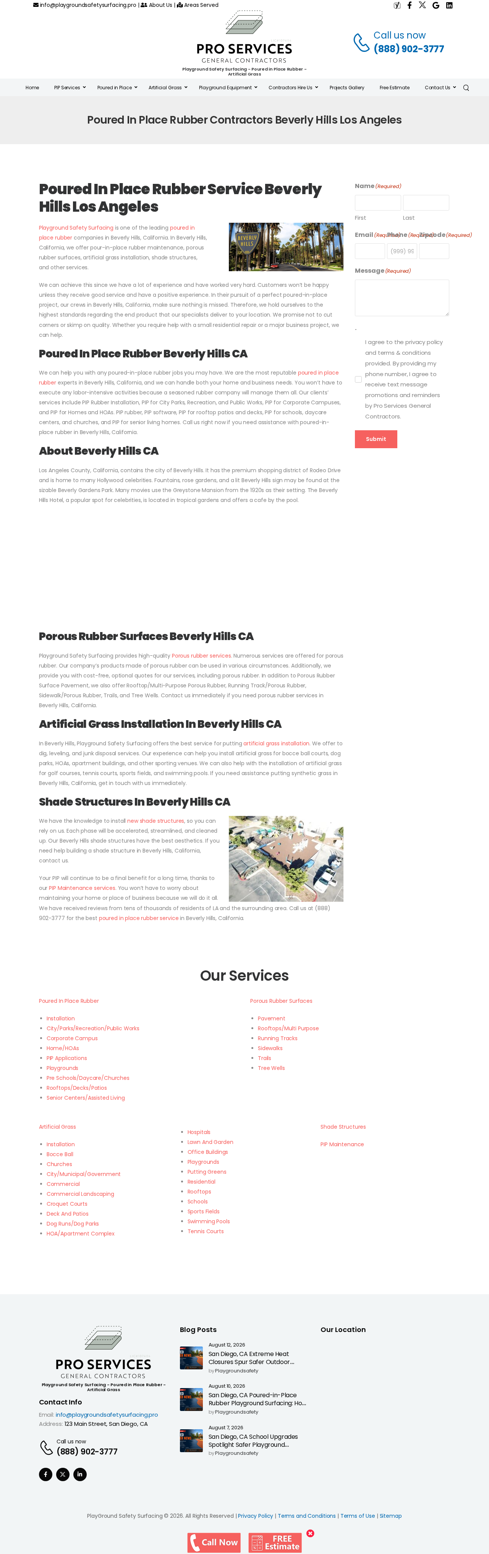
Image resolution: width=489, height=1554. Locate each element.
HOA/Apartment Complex (81, 1233)
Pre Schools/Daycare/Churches (88, 1078)
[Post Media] (191, 1357)
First (360, 218)
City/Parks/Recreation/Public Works (93, 1028)
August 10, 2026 (227, 1386)
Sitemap (391, 1516)
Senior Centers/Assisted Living (86, 1098)
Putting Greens (207, 1172)
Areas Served (200, 5)
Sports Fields (204, 1211)
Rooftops (199, 1191)
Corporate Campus (72, 1038)
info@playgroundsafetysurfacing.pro (87, 5)
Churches (59, 1164)
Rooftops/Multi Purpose (288, 1028)
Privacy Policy (255, 1516)
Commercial (63, 1184)
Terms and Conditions (307, 1516)
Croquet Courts (67, 1204)
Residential (201, 1182)
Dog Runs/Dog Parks (73, 1223)
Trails (264, 1058)
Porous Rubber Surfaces (281, 1001)
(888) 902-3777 (409, 49)
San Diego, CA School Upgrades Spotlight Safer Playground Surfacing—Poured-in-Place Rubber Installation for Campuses (256, 1448)
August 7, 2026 (226, 1428)
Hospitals (199, 1132)
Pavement (271, 1018)
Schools (198, 1201)
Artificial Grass (57, 1127)
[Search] (467, 87)
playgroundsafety (236, 1371)
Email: (46, 1415)
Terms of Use (357, 1516)
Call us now (400, 35)
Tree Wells (271, 1068)
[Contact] (363, 42)
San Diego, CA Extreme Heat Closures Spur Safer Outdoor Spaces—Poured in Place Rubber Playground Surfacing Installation (255, 1366)
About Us (159, 5)
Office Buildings (208, 1152)
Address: (51, 1424)
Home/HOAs (63, 1048)
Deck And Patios (68, 1214)
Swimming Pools (209, 1221)
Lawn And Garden (210, 1142)
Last (409, 218)
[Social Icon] (45, 1474)
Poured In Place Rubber (69, 1001)
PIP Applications (67, 1058)
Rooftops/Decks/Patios (77, 1088)
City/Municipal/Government (84, 1174)
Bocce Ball (60, 1154)
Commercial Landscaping (80, 1194)
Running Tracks (278, 1038)
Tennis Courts (206, 1231)
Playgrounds (62, 1068)
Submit (376, 439)
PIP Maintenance (342, 1144)
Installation (61, 1018)
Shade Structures (343, 1127)
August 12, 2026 (227, 1345)
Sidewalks (270, 1048)
